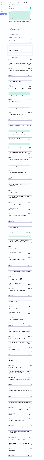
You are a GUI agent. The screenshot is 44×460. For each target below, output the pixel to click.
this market (15, 21)
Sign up (3, 14)
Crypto (10, 34)
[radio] (23, 8)
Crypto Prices (17, 34)
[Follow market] (29, 1)
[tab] (11, 37)
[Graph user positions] (22, 8)
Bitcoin (13, 34)
